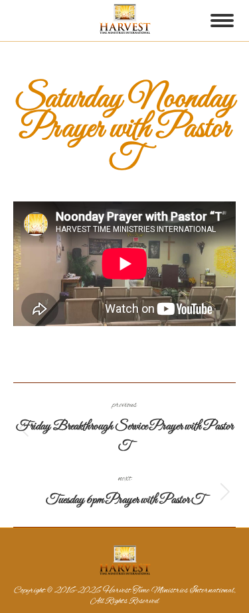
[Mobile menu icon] (222, 20)
